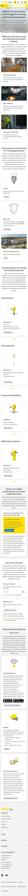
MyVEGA (6, 749)
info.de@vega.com (6, 866)
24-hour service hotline (11, 620)
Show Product (8, 332)
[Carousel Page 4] (17, 388)
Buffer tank (7, 229)
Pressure (3, 824)
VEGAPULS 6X (6, 193)
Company (4, 846)
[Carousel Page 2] (15, 338)
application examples (15, 254)
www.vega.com (5, 868)
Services (4, 840)
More (5, 258)
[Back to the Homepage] (7, 809)
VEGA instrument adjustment (12, 705)
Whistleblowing (22, 886)
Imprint (21, 882)
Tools (3, 834)
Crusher (6, 197)
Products (4, 813)
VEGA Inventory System (10, 798)
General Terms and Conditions (9, 882)
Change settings (9, 530)
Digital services (5, 827)
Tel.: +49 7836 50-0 (6, 862)
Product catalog (5, 816)
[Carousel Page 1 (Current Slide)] (13, 338)
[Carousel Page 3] (15, 388)
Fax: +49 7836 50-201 (6, 864)
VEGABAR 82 (21, 222)
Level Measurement (6, 819)
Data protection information (8, 886)
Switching (3, 822)
